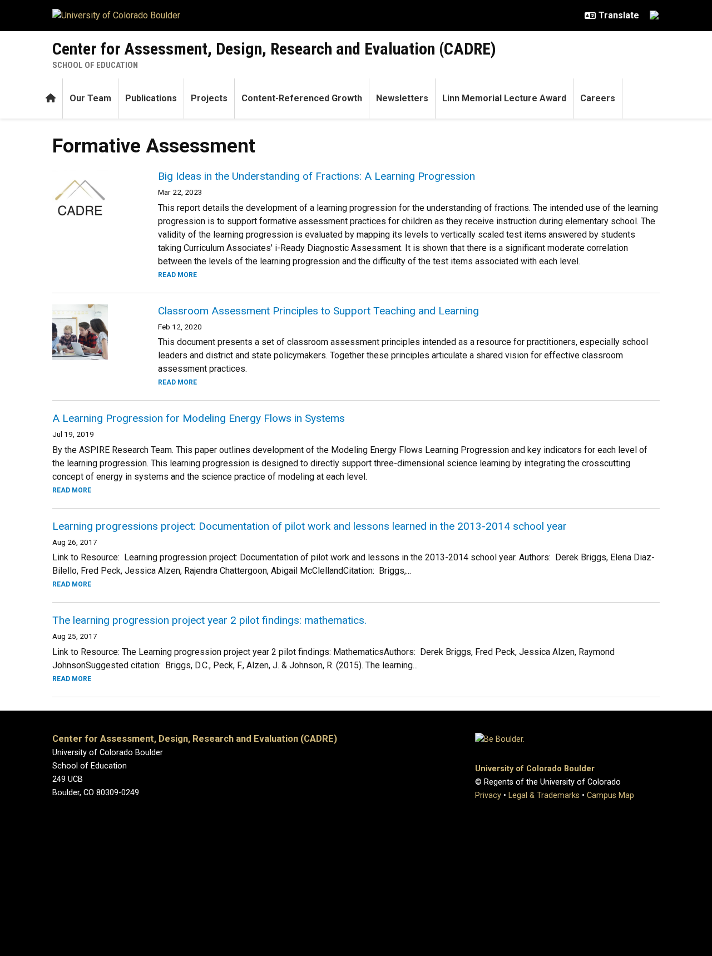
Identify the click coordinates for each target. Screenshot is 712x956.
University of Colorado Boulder (535, 768)
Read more (177, 275)
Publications (151, 98)
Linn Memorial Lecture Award (504, 98)
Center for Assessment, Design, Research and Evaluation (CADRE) (274, 48)
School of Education (95, 65)
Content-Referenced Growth (301, 98)
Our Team (90, 98)
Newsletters (402, 98)
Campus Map (610, 795)
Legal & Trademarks (544, 795)
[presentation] (91, 197)
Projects (209, 98)
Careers (597, 98)
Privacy (488, 795)
